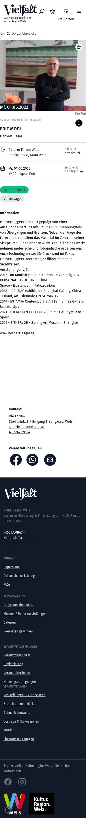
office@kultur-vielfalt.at (21, 543)
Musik (8, 730)
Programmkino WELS (18, 605)
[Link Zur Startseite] (43, 494)
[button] (8, 810)
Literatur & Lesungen (19, 739)
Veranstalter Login (17, 655)
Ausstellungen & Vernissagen (24, 695)
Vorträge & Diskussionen (21, 721)
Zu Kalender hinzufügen (72, 169)
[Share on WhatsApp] (33, 460)
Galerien (10, 622)
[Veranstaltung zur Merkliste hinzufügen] (78, 47)
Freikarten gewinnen (18, 631)
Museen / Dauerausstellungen (25, 614)
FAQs (7, 584)
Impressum (12, 567)
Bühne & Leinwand (17, 712)
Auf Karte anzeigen (70, 150)
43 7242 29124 (19, 432)
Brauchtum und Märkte (20, 704)
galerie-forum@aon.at (27, 427)
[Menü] (79, 11)
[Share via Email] (51, 460)
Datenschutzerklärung (19, 576)
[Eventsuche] (42, 11)
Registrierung (13, 664)
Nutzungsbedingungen (20, 682)
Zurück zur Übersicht (21, 34)
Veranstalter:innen (17, 673)
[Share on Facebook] (16, 460)
